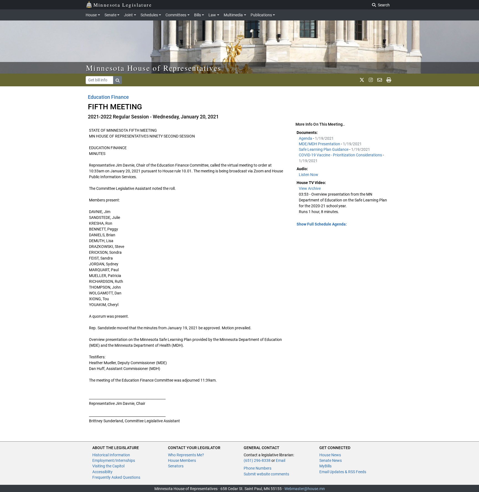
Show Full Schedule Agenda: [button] (322, 224)
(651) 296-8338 (257, 460)
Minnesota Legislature (122, 4)
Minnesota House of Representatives (153, 68)
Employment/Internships (113, 460)
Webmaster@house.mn (304, 488)
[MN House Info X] (361, 80)
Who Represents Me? (186, 455)
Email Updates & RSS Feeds (342, 472)
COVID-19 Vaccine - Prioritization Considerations (341, 155)
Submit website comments (266, 474)
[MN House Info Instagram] (370, 80)
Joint (128, 15)
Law (212, 15)
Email (280, 460)
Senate (110, 15)
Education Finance (108, 97)
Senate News (330, 460)
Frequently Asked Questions (116, 477)
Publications (261, 15)
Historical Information (111, 455)
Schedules (149, 15)
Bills (197, 15)
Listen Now (308, 174)
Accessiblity (102, 472)
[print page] (388, 80)
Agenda (306, 138)
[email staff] (379, 80)
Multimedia (233, 15)
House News (330, 455)
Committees (175, 15)
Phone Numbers (257, 468)
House (91, 15)
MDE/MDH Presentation (320, 144)
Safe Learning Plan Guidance (324, 149)
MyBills (325, 466)
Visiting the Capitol (108, 466)
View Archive (310, 188)
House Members (182, 460)
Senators (176, 466)
